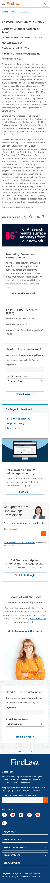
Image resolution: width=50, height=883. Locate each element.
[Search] (45, 3)
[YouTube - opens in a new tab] (12, 815)
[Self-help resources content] (45, 847)
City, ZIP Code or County (17, 376)
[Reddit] (37, 815)
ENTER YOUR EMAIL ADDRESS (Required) (19, 795)
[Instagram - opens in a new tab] (29, 815)
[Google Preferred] (4, 823)
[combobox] (25, 369)
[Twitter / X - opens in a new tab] (21, 815)
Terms (4, 876)
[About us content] (45, 831)
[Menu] (3, 3)
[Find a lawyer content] (45, 839)
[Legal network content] (45, 863)
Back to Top (26, 751)
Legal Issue (11, 364)
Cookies (35, 876)
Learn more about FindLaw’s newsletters (19, 542)
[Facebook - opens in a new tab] (4, 815)
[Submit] (43, 533)
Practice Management (18, 418)
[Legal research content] (45, 855)
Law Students (14, 428)
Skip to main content (25, 2)
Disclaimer (24, 876)
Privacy (13, 876)
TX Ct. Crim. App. (24, 12)
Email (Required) (11, 529)
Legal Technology (16, 423)
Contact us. (25, 782)
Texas (13, 12)
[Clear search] (41, 381)
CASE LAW (5, 12)
